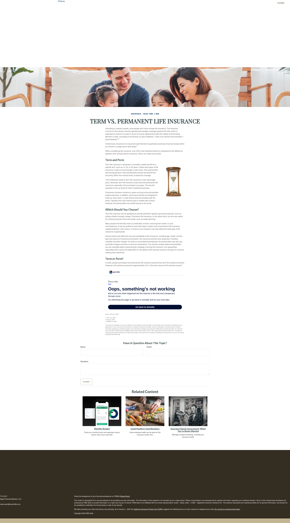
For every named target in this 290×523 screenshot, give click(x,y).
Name (82, 347)
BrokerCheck (125, 496)
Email (149, 347)
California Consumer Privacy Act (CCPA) (148, 509)
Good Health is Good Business (145, 429)
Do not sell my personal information (227, 509)
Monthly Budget (102, 429)
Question (84, 361)
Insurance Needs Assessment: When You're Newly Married (188, 430)
